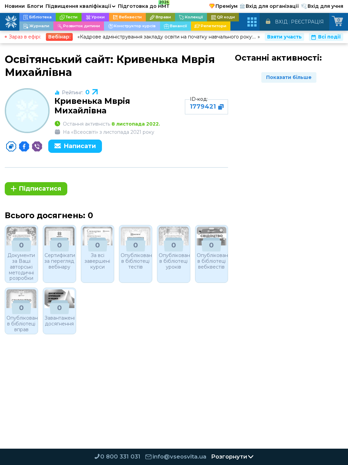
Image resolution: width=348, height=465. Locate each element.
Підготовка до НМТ (144, 5)
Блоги (35, 6)
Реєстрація (307, 22)
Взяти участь (284, 37)
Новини (15, 6)
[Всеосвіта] (11, 22)
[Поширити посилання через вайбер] (37, 146)
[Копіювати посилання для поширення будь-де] (11, 146)
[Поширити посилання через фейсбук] (24, 146)
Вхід (281, 22)
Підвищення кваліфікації (81, 6)
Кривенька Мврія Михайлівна (92, 105)
